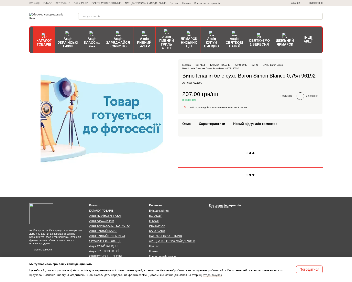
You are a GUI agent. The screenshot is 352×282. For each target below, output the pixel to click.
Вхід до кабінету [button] (159, 210)
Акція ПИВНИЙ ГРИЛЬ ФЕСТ (166, 42)
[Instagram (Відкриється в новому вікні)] (263, 3)
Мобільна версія (43, 249)
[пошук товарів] (319, 16)
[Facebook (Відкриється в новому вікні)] (273, 3)
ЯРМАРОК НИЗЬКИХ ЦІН (189, 42)
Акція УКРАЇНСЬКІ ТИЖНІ (68, 42)
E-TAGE (47, 3)
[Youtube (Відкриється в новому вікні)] (278, 3)
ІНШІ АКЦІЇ (308, 39)
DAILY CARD (81, 3)
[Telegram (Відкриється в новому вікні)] (258, 3)
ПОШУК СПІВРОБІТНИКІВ (106, 3)
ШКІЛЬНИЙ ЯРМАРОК (285, 42)
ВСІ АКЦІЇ (34, 3)
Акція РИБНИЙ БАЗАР (144, 42)
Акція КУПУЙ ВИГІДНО (211, 42)
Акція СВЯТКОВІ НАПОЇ (234, 42)
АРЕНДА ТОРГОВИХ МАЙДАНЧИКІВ (145, 3)
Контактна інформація (207, 3)
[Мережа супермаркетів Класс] (41, 213)
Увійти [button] (193, 107)
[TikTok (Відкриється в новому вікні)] (268, 3)
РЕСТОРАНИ (62, 3)
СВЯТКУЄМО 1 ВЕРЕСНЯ (259, 42)
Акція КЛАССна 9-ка (92, 42)
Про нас (174, 3)
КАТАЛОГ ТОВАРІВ (44, 42)
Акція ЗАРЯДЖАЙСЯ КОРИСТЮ (118, 42)
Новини (186, 3)
